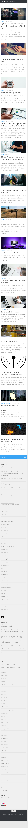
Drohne (3, 533)
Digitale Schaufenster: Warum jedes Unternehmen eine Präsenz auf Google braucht (13, 26)
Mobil (2, 188)
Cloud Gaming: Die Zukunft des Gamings (13, 253)
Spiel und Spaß (5, 590)
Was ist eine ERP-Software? (9, 341)
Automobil (4, 518)
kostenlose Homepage (6, 780)
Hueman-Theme (21, 814)
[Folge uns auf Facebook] (25, 457)
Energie (3, 540)
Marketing (4, 552)
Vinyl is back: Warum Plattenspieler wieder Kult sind (12, 487)
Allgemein (3, 21)
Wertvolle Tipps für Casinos (5, 797)
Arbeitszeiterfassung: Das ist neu (11, 93)
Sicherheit (4, 574)
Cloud (3, 527)
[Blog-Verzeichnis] (3, 803)
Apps (3, 515)
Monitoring (4, 559)
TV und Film (4, 599)
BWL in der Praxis (5, 524)
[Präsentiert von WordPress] (9, 814)
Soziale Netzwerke (6, 587)
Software (4, 584)
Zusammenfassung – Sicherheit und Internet (10, 504)
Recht (3, 568)
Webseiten (3, 437)
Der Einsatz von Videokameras (10, 222)
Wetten (3, 606)
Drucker (4, 537)
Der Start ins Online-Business (10, 312)
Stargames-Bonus (6, 787)
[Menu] (25, 1)
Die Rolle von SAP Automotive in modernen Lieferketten (13, 491)
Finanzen (4, 543)
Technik (2, 154)
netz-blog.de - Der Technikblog (9, 2)
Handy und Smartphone (6, 403)
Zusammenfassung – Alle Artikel (7, 503)
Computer (3, 250)
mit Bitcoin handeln (6, 784)
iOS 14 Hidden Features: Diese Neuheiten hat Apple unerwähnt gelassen (11, 408)
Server (3, 571)
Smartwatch (4, 581)
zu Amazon (4, 790)
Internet (3, 57)
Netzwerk (4, 562)
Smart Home (4, 577)
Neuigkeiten (4, 565)
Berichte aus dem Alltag (7, 521)
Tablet (3, 593)
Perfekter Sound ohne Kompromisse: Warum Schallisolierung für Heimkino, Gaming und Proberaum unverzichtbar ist (12, 473)
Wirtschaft (4, 609)
